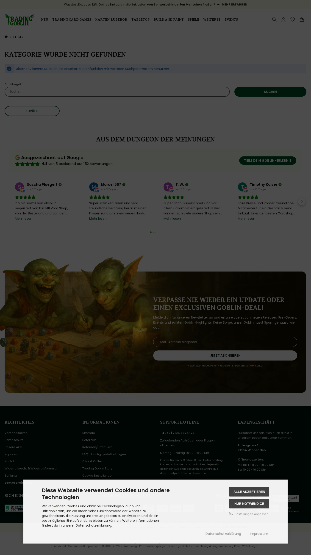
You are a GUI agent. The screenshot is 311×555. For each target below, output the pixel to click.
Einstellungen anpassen (250, 514)
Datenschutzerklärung (223, 533)
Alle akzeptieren (249, 492)
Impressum (259, 533)
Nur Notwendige (249, 503)
